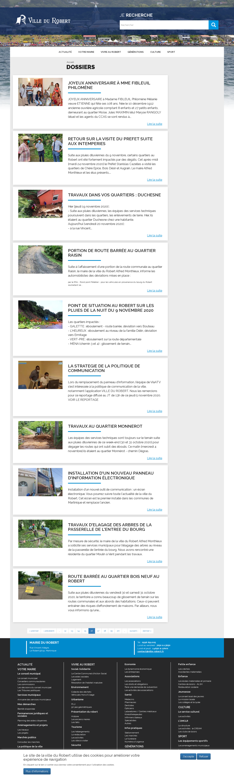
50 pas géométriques (81, 707)
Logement (76, 679)
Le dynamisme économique (138, 669)
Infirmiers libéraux (133, 717)
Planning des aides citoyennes (32, 720)
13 (72, 631)
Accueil (70, 62)
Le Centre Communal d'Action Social (89, 673)
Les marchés (131, 735)
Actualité (65, 52)
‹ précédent (48, 631)
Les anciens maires (80, 719)
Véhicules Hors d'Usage (82, 694)
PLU (73, 704)
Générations (136, 52)
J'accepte (188, 756)
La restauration (78, 734)
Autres (128, 723)
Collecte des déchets (81, 692)
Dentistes (129, 705)
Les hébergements (80, 731)
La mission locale (186, 699)
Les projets (23, 733)
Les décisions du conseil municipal (34, 687)
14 (79, 631)
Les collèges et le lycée (189, 702)
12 (65, 631)
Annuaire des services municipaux (34, 699)
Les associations (133, 681)
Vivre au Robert (111, 52)
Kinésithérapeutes (133, 714)
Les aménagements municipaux (194, 745)
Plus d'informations (37, 771)
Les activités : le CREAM (190, 728)
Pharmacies (130, 702)
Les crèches (184, 669)
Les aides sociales (80, 676)
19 (111, 631)
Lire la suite (154, 124)
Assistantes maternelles (189, 672)
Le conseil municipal (27, 678)
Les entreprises (132, 672)
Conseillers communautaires (31, 681)
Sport (171, 52)
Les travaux (23, 729)
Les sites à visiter (79, 740)
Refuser (203, 756)
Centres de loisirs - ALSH (190, 684)
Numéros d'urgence (134, 741)
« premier (34, 631)
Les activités (77, 737)
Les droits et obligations (136, 684)
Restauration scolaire (188, 687)
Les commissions (26, 684)
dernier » (147, 631)
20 (118, 631)
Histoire (75, 716)
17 (98, 631)
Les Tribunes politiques (29, 690)
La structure (184, 725)
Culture (155, 52)
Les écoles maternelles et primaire (194, 681)
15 (85, 631)
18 (105, 631)
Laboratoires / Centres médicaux (140, 711)
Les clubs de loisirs (187, 731)
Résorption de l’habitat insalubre (86, 682)
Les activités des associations (139, 690)
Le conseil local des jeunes (191, 696)
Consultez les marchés (29, 742)
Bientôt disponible (26, 709)
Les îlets (75, 722)
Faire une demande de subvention (141, 687)
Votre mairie (86, 52)
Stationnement (132, 732)
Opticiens (129, 708)
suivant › (134, 631)
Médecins (129, 699)
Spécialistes (130, 720)
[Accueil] (43, 19)
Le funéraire (130, 738)
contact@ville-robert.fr (150, 651)
